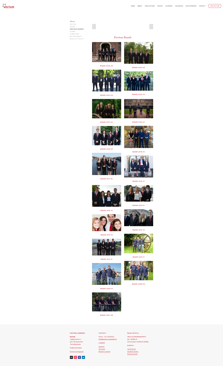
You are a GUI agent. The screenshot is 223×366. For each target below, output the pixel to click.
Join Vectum (214, 6)
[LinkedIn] (83, 357)
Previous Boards (77, 29)
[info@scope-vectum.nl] (71, 357)
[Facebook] (79, 357)
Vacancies (179, 6)
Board (72, 27)
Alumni (72, 31)
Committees (74, 34)
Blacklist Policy (77, 39)
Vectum (73, 24)
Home (133, 6)
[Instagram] (75, 357)
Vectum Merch (76, 36)
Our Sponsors (191, 6)
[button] (94, 26)
